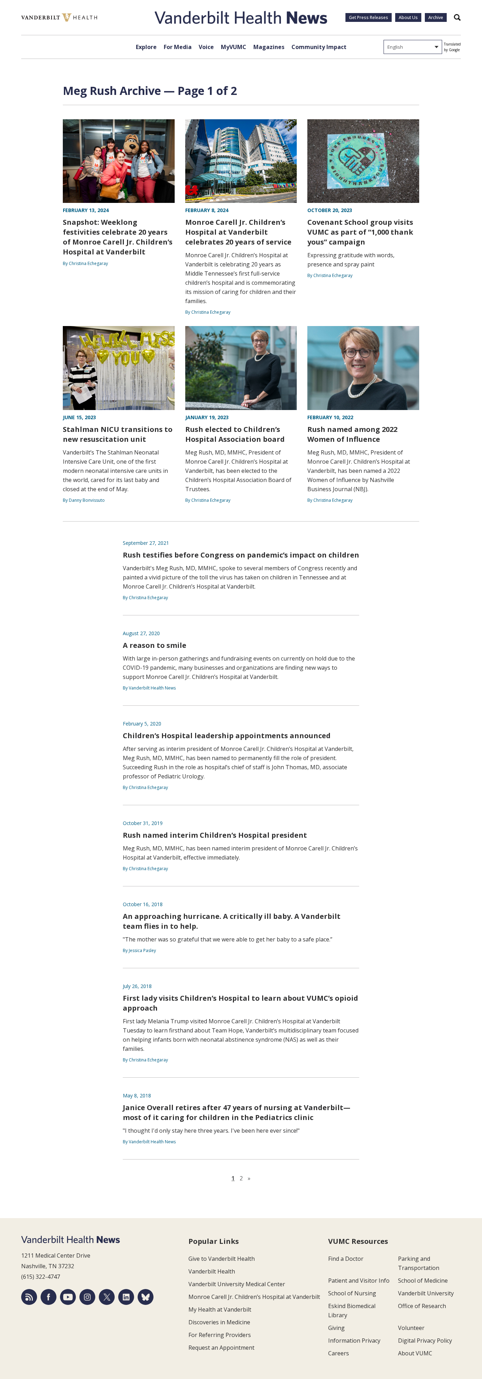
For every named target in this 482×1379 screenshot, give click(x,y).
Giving (336, 1328)
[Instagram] (87, 1297)
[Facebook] (48, 1297)
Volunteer (411, 1328)
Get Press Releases (368, 17)
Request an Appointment (221, 1347)
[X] (107, 1297)
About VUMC (415, 1353)
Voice (206, 47)
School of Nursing (352, 1293)
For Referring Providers (219, 1335)
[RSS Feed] (29, 1297)
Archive (435, 17)
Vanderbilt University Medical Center (236, 1284)
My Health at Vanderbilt (219, 1309)
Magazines (268, 47)
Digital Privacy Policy (425, 1340)
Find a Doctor (345, 1259)
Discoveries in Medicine (219, 1322)
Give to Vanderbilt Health (221, 1259)
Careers (338, 1353)
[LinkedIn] (126, 1297)
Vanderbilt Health (211, 1271)
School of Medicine (423, 1280)
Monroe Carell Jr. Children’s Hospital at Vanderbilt (254, 1297)
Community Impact (319, 47)
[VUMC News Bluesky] (145, 1297)
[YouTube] (68, 1297)
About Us (408, 17)
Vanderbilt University (426, 1293)
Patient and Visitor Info (359, 1280)
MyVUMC (233, 47)
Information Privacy (354, 1340)
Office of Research (422, 1306)
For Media (178, 47)
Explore (146, 47)
